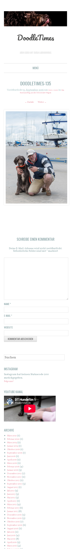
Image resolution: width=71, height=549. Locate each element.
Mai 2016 (12, 540)
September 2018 (16, 454)
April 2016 (13, 543)
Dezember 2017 (16, 475)
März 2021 (13, 437)
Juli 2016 (12, 533)
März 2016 (13, 547)
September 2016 (16, 526)
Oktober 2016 (15, 523)
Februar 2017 (14, 509)
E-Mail (8, 317)
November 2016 (16, 519)
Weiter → (43, 102)
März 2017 (13, 506)
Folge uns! (10, 382)
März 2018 (13, 464)
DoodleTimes (35, 37)
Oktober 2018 (15, 450)
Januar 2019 (14, 447)
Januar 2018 (14, 471)
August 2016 (14, 530)
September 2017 (16, 485)
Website (8, 328)
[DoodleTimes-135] (35, 157)
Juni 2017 (12, 495)
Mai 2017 (12, 499)
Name (7, 305)
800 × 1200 (53, 90)
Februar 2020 (15, 440)
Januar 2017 (14, 512)
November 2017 (16, 478)
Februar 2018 (15, 468)
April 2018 (13, 461)
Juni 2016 (12, 537)
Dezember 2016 (16, 516)
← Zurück (28, 102)
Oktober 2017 (15, 481)
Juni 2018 (12, 457)
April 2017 (13, 502)
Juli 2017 (12, 492)
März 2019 (13, 444)
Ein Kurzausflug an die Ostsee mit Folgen (40, 91)
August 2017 (14, 488)
